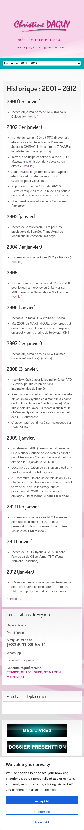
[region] (42, 793)
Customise (42, 812)
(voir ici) (33, 116)
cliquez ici (28, 660)
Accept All (42, 801)
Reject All (42, 822)
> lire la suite (15, 599)
